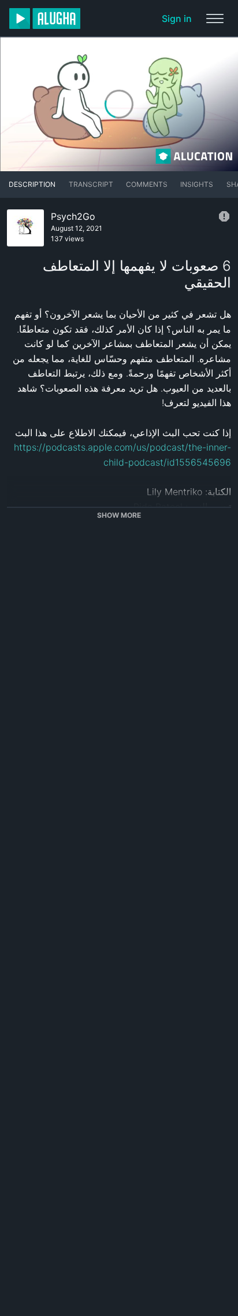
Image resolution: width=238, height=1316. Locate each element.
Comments (147, 184)
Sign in (177, 18)
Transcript (91, 184)
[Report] (224, 216)
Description (32, 184)
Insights (196, 184)
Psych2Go (73, 216)
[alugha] (44, 18)
